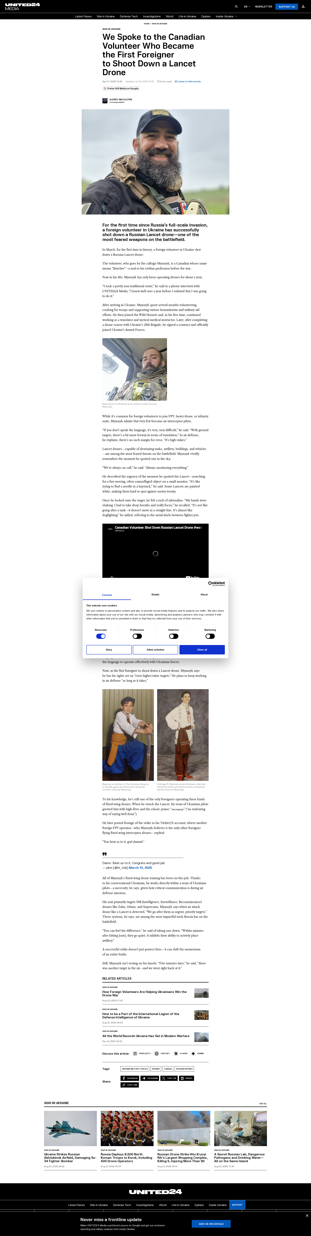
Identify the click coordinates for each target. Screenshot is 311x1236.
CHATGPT (165, 1053)
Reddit (189, 1078)
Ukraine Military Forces (135, 1068)
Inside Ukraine (224, 16)
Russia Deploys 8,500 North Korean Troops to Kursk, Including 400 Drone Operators (126, 1157)
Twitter (171, 1078)
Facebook (132, 1078)
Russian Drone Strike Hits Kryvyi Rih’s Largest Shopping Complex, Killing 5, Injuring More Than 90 (182, 1157)
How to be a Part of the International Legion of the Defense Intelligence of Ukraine (140, 1015)
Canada (168, 1068)
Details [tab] (156, 594)
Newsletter (263, 6)
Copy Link (132, 1084)
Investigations (152, 16)
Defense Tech (129, 16)
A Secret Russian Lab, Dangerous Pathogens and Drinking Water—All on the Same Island (239, 1157)
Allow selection (155, 649)
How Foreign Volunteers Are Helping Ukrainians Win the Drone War (144, 993)
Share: (106, 1081)
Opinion (206, 16)
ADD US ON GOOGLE (211, 1224)
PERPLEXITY (145, 1053)
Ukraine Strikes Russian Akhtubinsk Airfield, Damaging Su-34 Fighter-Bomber (70, 1157)
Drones (156, 1068)
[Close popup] (307, 1215)
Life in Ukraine (187, 16)
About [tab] (204, 594)
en (245, 6)
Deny (109, 649)
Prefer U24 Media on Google (122, 88)
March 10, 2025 (140, 867)
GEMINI (200, 1053)
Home (146, 24)
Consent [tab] (107, 594)
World (169, 16)
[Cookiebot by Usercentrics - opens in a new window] (210, 583)
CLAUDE (183, 1053)
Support (237, 1204)
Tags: (106, 1068)
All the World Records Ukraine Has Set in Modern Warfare (145, 1035)
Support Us (287, 6)
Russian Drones (184, 1068)
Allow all (202, 649)
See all (263, 1104)
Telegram (152, 1078)
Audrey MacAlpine (120, 99)
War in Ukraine (106, 16)
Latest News (83, 16)
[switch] (137, 636)
